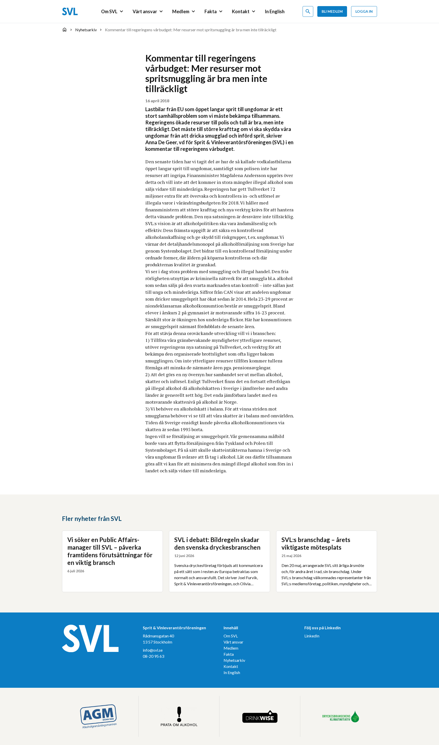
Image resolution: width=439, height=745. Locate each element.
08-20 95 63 (153, 656)
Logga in (364, 11)
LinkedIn (311, 635)
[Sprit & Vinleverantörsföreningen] (70, 11)
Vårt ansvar (233, 641)
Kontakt (231, 666)
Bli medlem (332, 11)
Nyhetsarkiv (234, 660)
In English (232, 672)
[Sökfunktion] (308, 11)
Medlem (231, 648)
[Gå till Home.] (64, 29)
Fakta (229, 654)
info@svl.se (153, 650)
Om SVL (231, 635)
